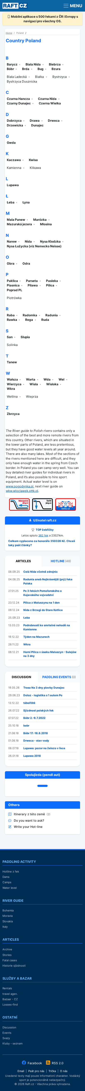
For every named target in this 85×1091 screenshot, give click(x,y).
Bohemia (8, 910)
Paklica (12, 281)
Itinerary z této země (30, 814)
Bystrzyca (59, 77)
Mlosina (46, 224)
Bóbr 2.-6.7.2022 (34, 718)
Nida (28, 241)
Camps (6, 882)
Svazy (6, 1038)
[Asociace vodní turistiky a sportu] (65, 500)
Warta (30, 379)
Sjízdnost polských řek (38, 710)
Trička (52, 1071)
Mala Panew (16, 220)
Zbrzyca (13, 414)
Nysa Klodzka (50, 241)
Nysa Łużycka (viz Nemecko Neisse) (34, 246)
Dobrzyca (14, 121)
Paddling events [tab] (59, 677)
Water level (9, 887)
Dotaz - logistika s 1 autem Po (42, 695)
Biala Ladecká (17, 77)
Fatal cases (9, 960)
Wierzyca (14, 384)
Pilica (50, 285)
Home (9, 33)
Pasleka (52, 281)
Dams (5, 876)
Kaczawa (14, 160)
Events (6, 1032)
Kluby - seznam (12, 1043)
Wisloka (52, 384)
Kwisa (33, 160)
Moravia (7, 915)
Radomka (30, 315)
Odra (26, 263)
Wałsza (12, 379)
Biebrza (55, 64)
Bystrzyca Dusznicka (22, 81)
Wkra (11, 389)
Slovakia (7, 921)
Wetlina (12, 396)
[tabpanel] (42, 616)
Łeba (10, 202)
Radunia (51, 315)
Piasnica (13, 285)
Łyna (26, 202)
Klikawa (35, 168)
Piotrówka (14, 298)
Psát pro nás (36, 1071)
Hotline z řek (10, 871)
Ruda (45, 320)
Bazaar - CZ (10, 999)
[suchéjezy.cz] (42, 500)
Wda (47, 379)
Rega (29, 320)
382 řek (43, 535)
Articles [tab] (23, 561)
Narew (12, 241)
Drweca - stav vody (36, 740)
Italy (5, 926)
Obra (10, 263)
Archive (7, 949)
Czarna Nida (47, 99)
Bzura (56, 69)
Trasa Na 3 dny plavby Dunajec (44, 687)
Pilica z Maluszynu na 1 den (41, 602)
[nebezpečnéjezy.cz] (19, 500)
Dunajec (37, 125)
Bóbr (10, 69)
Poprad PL (14, 290)
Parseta (32, 281)
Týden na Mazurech (36, 636)
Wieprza (32, 396)
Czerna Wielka (50, 103)
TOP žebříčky (44, 529)
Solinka (12, 345)
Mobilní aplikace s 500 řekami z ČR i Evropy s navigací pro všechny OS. (44, 19)
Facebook (35, 1063)
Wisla (34, 384)
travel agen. (10, 993)
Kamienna (14, 168)
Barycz (12, 64)
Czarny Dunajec (19, 103)
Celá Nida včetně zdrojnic (40, 571)
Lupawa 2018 (32, 755)
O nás (63, 1071)
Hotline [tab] (61, 561)
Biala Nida (33, 64)
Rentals (7, 988)
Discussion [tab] (21, 677)
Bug (41, 69)
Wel (61, 379)
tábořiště (29, 702)
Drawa (35, 121)
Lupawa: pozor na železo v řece (44, 748)
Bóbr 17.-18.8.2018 (35, 733)
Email (21, 1071)
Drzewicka (15, 125)
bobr (26, 725)
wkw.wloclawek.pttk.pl (22, 491)
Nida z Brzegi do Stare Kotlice (43, 610)
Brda (25, 69)
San (10, 337)
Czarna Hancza (18, 99)
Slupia (25, 337)
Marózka (40, 220)
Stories (7, 955)
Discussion (9, 1027)
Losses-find (10, 1004)
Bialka (39, 77)
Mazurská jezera (19, 224)
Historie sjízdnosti (14, 965)
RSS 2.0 (57, 1063)
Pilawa (33, 285)
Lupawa (13, 185)
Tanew (12, 362)
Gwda (11, 143)
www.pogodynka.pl (19, 486)
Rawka (12, 320)
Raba (11, 315)
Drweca (54, 121)
